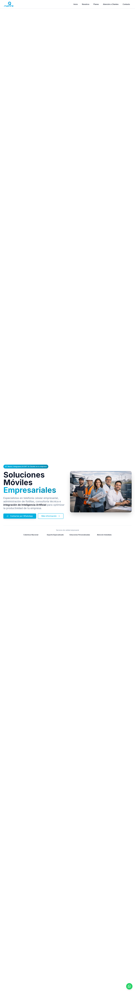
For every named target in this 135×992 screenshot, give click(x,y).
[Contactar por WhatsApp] (129, 986)
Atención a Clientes (110, 4)
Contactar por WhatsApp (21, 516)
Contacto (126, 4)
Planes (96, 4)
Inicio (76, 4)
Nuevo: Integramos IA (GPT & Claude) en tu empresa (27, 466)
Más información (49, 516)
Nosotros (85, 4)
